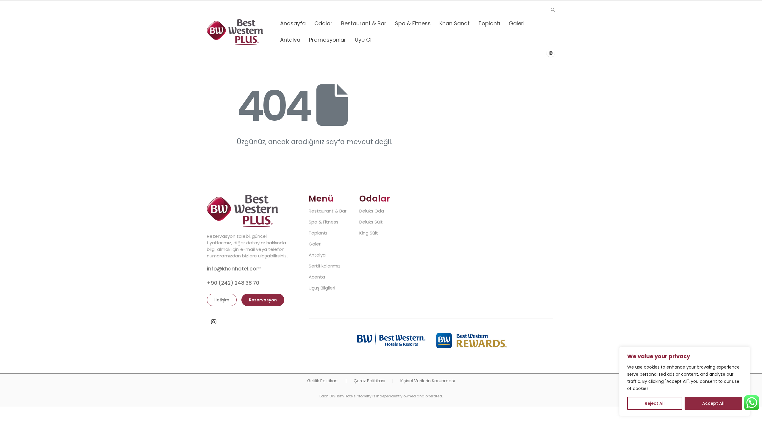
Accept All (713, 403)
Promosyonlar (327, 39)
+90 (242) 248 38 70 (233, 283)
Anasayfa (293, 23)
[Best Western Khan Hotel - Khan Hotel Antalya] (235, 32)
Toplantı (489, 23)
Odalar (323, 23)
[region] (684, 381)
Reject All (655, 403)
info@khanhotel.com (234, 268)
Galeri (516, 23)
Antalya (290, 39)
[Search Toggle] (552, 10)
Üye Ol (363, 39)
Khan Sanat (454, 23)
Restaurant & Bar (363, 23)
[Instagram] (550, 53)
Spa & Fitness (413, 23)
